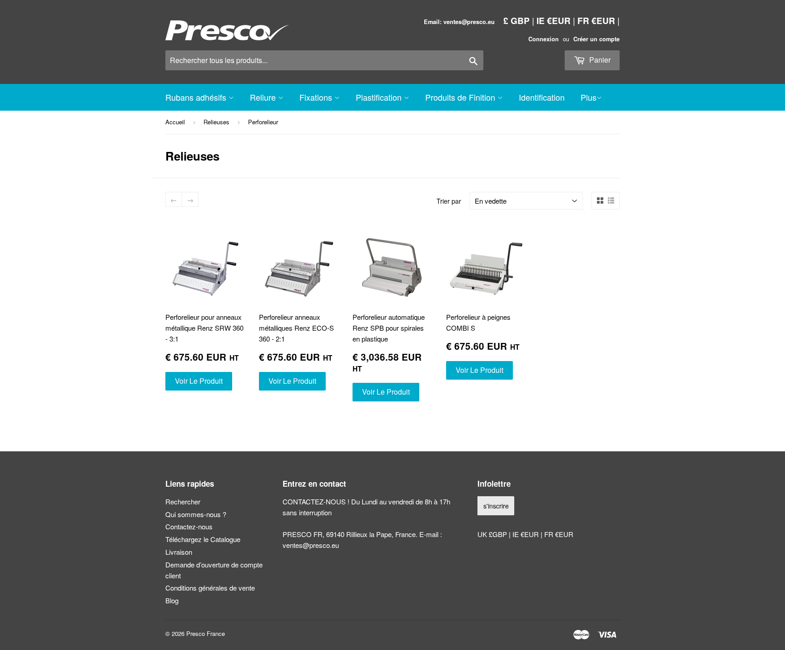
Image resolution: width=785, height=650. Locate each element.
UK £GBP (493, 534)
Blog (172, 600)
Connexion (543, 39)
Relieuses (216, 121)
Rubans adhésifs (197, 97)
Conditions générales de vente (210, 587)
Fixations (316, 97)
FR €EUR (596, 20)
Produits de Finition (461, 97)
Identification (542, 97)
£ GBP (516, 20)
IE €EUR (554, 20)
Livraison (178, 552)
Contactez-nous (189, 526)
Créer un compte (596, 39)
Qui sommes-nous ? (195, 514)
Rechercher (182, 501)
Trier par (449, 200)
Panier (599, 59)
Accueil (175, 121)
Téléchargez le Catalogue (202, 539)
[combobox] (324, 60)
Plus (588, 97)
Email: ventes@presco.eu (459, 22)
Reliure (264, 97)
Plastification (380, 97)
